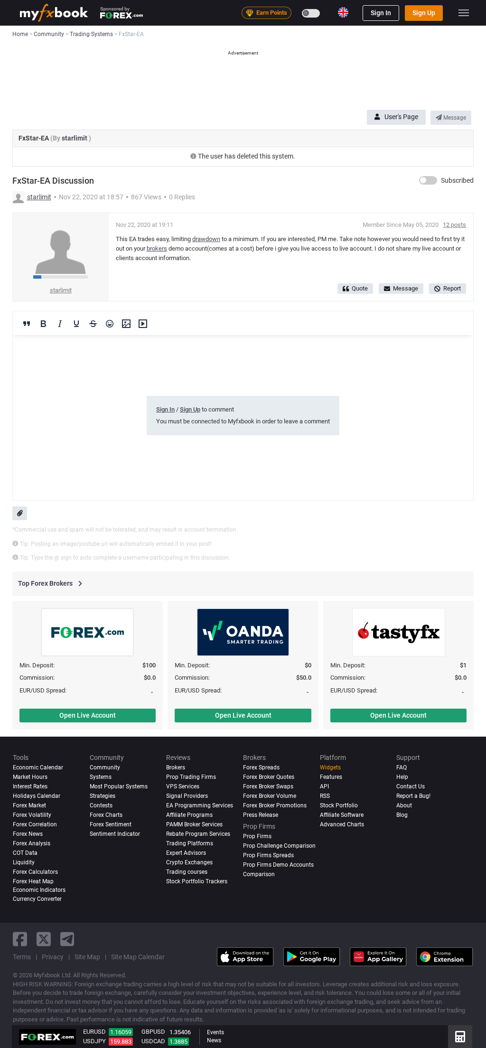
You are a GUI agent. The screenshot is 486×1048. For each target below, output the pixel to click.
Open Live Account (87, 715)
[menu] (463, 13)
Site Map (87, 957)
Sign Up (423, 13)
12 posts (454, 224)
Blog (402, 815)
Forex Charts (106, 815)
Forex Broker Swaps (268, 786)
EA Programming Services (199, 805)
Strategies (102, 796)
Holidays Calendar (36, 796)
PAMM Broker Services (194, 824)
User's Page (401, 117)
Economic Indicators (39, 890)
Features (331, 777)
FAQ (401, 767)
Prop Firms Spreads (268, 855)
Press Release (260, 815)
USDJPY (94, 1041)
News (214, 1040)
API (324, 786)
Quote (360, 288)
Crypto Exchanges (189, 862)
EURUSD (94, 1031)
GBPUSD (153, 1031)
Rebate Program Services (198, 834)
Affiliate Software (342, 815)
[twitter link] (44, 939)
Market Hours (30, 777)
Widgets (330, 767)
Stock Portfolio (339, 805)
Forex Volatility (32, 815)
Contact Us (410, 786)
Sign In (381, 13)
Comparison (259, 874)
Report (452, 288)
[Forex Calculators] (460, 1036)
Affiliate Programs (189, 815)
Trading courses (186, 872)
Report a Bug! (413, 796)
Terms (22, 957)
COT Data (25, 853)
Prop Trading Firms (191, 777)
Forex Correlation (35, 824)
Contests (101, 805)
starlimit (75, 138)
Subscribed (457, 180)
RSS (325, 796)
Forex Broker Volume (269, 796)
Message (454, 117)
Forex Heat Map (33, 881)
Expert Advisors (186, 853)
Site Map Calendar (138, 957)
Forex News (28, 834)
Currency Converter (37, 899)
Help (402, 777)
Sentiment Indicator (115, 834)
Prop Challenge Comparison (279, 845)
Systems (101, 777)
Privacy (53, 957)
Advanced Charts (342, 824)
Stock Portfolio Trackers (196, 881)
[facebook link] (20, 939)
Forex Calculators (35, 872)
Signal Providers (187, 796)
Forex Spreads (261, 767)
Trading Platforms (189, 843)
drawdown (206, 239)
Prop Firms (257, 836)
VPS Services (182, 786)
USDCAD (153, 1041)
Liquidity (24, 862)
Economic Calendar (38, 767)
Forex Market (29, 805)
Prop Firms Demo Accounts (278, 864)
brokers (157, 248)
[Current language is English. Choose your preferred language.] (343, 12)
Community (105, 767)
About (404, 805)
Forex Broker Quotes (268, 777)
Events (215, 1032)
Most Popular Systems (119, 786)
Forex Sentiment (110, 824)
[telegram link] (67, 939)
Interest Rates (30, 786)
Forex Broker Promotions (275, 805)
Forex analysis (31, 843)
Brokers (175, 767)
